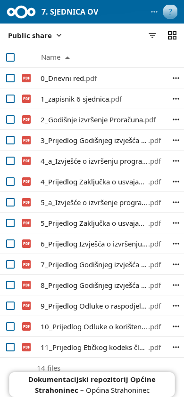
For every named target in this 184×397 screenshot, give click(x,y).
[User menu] (170, 12)
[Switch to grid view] (172, 35)
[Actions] (176, 78)
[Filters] (152, 35)
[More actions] (154, 12)
